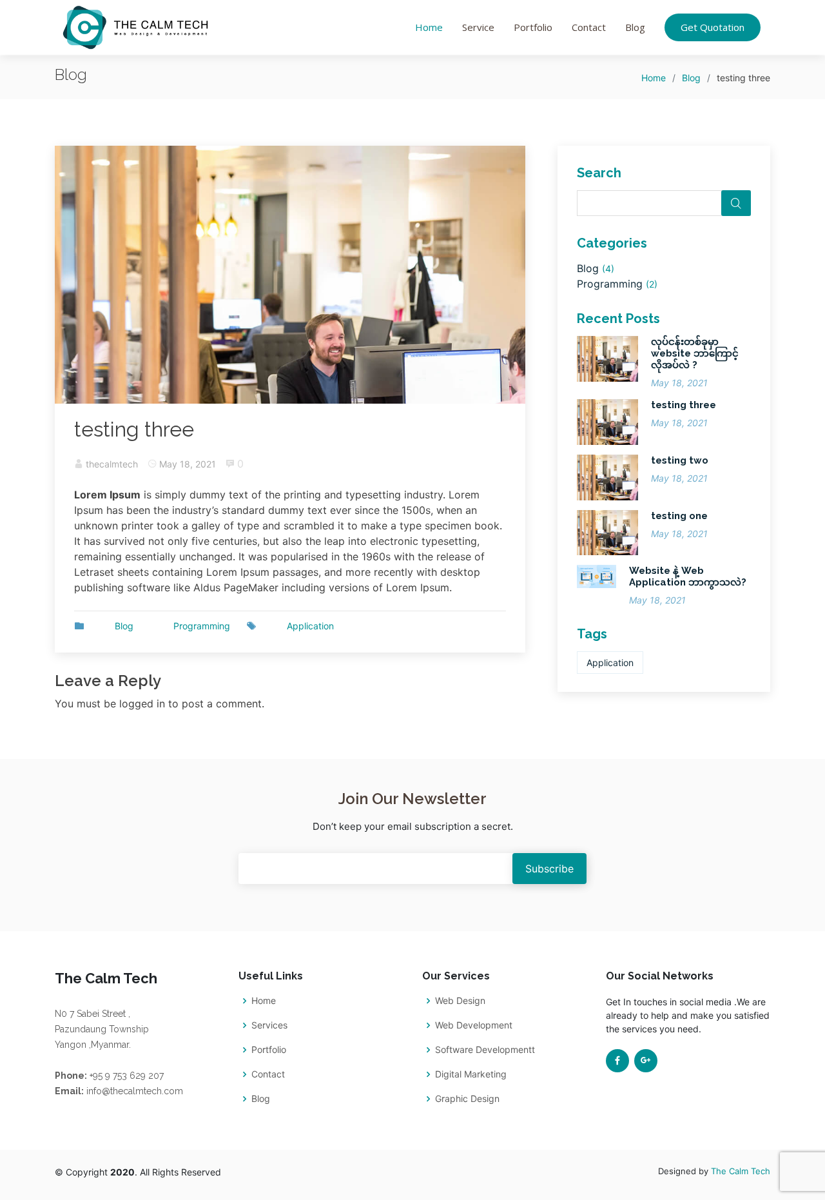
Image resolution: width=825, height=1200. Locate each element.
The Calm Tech (740, 1171)
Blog (635, 27)
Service (478, 27)
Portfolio (533, 27)
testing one (679, 516)
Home (429, 27)
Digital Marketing (471, 1074)
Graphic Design (467, 1098)
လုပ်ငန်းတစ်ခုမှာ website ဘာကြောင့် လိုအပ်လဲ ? (695, 353)
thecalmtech (112, 463)
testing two (679, 460)
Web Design (460, 1000)
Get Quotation (712, 27)
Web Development (473, 1025)
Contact (589, 27)
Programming (201, 625)
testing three (683, 405)
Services (269, 1025)
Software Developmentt (485, 1049)
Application (310, 625)
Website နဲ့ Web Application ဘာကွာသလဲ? (687, 576)
